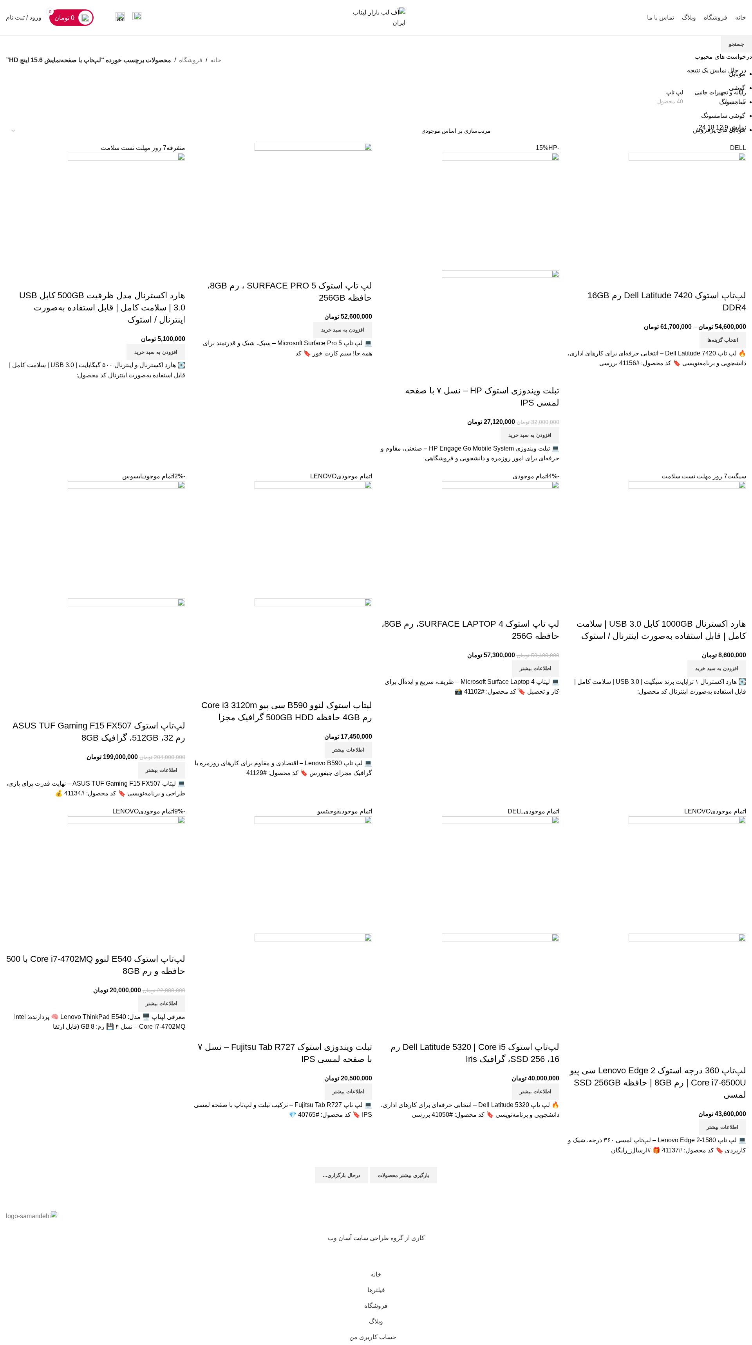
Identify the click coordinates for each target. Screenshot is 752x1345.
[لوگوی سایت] (376, 17)
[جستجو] (105, 17)
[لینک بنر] (376, 672)
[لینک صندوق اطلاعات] (136, 17)
